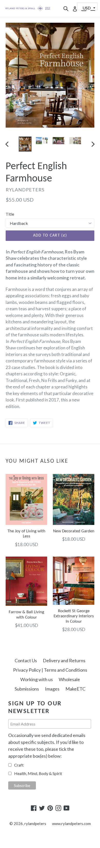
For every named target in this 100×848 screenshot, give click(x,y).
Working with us (36, 679)
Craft (19, 765)
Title (10, 214)
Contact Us (26, 660)
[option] (25, 144)
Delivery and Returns (64, 660)
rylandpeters (35, 823)
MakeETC (75, 689)
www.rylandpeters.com (71, 823)
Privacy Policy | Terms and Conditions (50, 670)
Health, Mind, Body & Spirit (38, 773)
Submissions (27, 689)
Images (52, 689)
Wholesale (69, 679)
